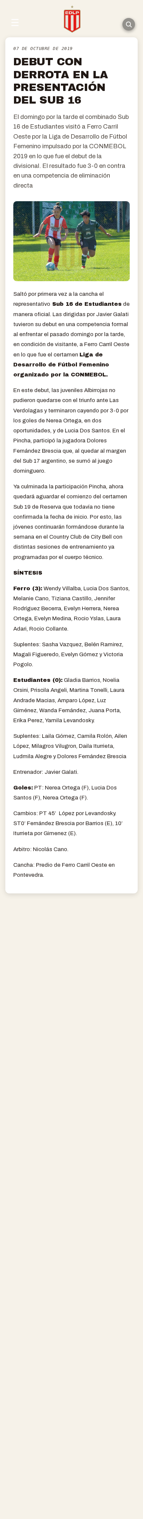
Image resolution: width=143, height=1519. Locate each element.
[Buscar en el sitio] (128, 24)
